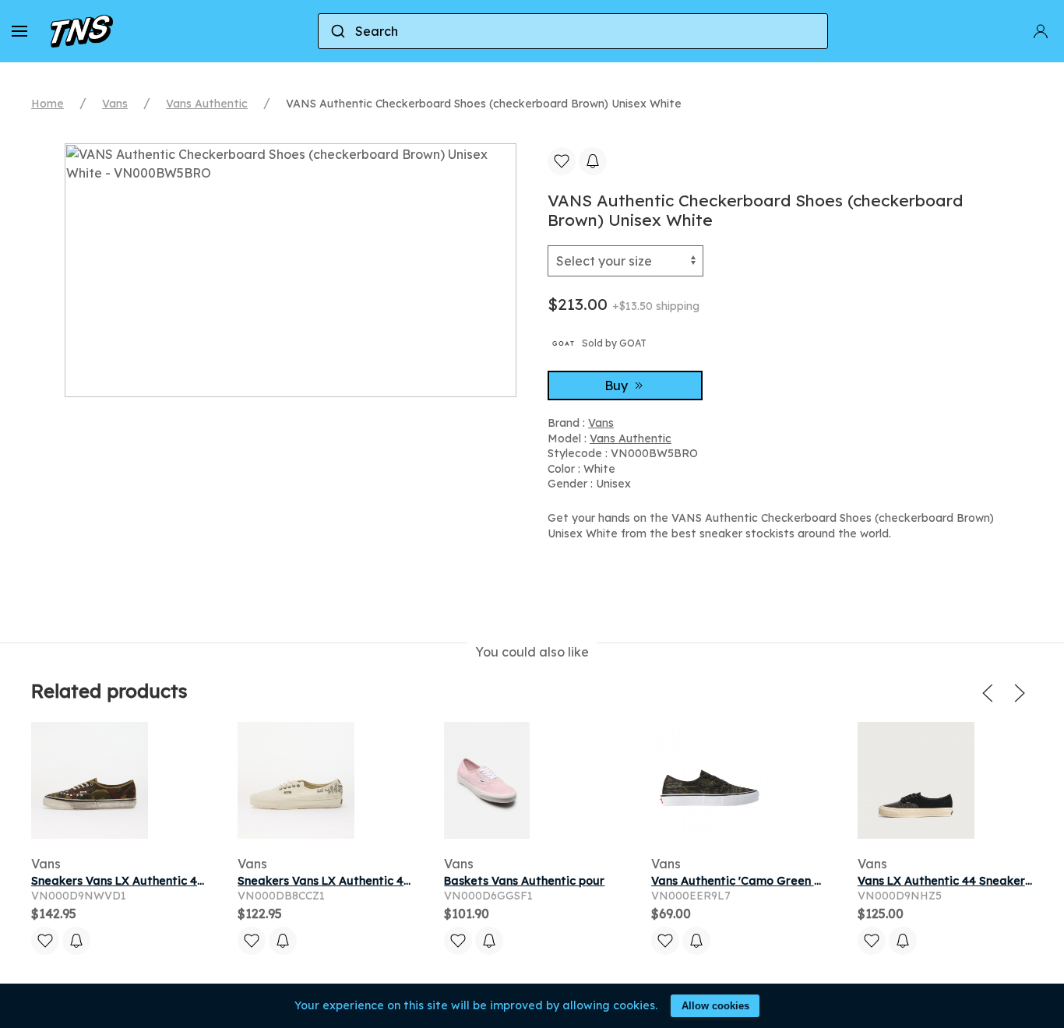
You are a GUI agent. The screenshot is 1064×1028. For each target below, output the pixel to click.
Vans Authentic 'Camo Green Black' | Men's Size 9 (786, 881)
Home (47, 104)
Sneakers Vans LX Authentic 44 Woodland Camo (166, 881)
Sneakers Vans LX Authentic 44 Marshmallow (363, 881)
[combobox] (573, 31)
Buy (617, 385)
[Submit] (337, 31)
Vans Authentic (207, 104)
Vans (115, 104)
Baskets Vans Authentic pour (524, 881)
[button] (19, 31)
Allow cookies (715, 1006)
